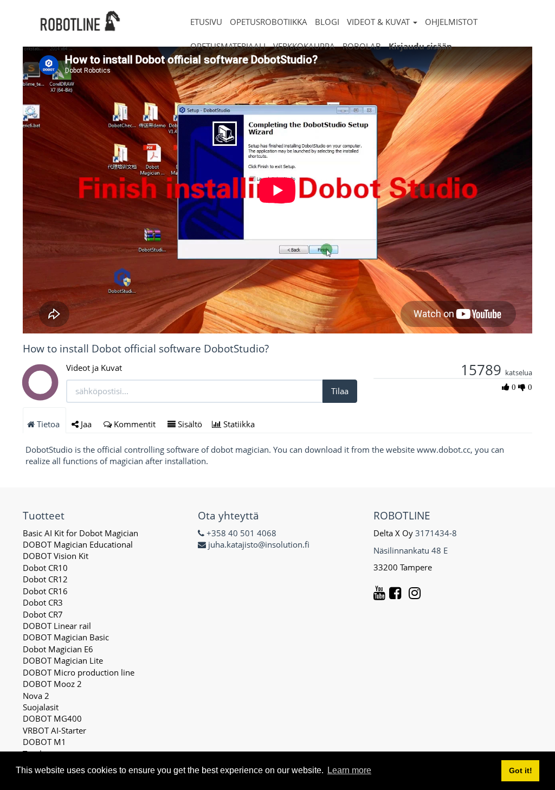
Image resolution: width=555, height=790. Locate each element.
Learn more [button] (349, 770)
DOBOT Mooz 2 (52, 683)
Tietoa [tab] (48, 424)
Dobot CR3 (43, 602)
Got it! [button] (520, 770)
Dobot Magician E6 (58, 649)
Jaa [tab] (86, 424)
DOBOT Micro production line (78, 672)
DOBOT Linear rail (57, 625)
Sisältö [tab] (189, 424)
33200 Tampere (403, 567)
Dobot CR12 (45, 579)
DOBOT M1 (44, 741)
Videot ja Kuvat (94, 367)
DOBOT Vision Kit (55, 555)
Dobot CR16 (45, 591)
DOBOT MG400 (52, 718)
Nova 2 (36, 695)
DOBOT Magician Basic (66, 637)
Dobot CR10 (45, 567)
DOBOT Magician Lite (63, 660)
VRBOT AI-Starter (54, 730)
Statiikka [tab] (239, 424)
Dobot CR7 (43, 614)
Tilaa (340, 391)
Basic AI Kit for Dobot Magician (80, 533)
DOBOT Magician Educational (78, 544)
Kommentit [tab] (135, 424)
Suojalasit (41, 707)
